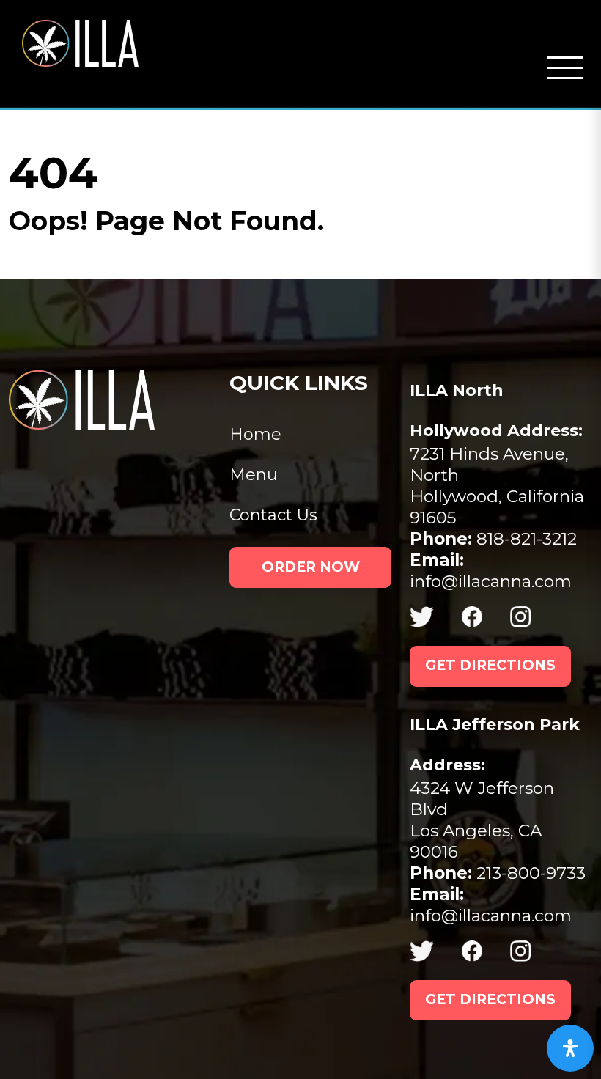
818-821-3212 (493, 539)
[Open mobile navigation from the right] (565, 68)
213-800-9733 (498, 873)
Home (255, 434)
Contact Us (273, 515)
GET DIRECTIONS (490, 665)
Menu (253, 475)
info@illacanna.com (491, 571)
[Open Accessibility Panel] (570, 1048)
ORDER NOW (311, 567)
